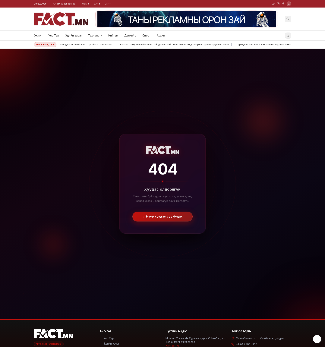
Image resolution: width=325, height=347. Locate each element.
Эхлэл (38, 35)
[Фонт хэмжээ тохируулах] (317, 339)
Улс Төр (53, 35)
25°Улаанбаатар (65, 3)
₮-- (86, 3)
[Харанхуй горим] (289, 4)
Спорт (146, 35)
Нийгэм (113, 35)
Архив (161, 35)
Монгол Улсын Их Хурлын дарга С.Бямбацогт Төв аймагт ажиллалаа (64, 44)
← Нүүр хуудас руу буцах (162, 213)
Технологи (95, 35)
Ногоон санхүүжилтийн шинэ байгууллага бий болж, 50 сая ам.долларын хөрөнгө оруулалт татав (164, 44)
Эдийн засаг (73, 35)
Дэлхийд (130, 35)
